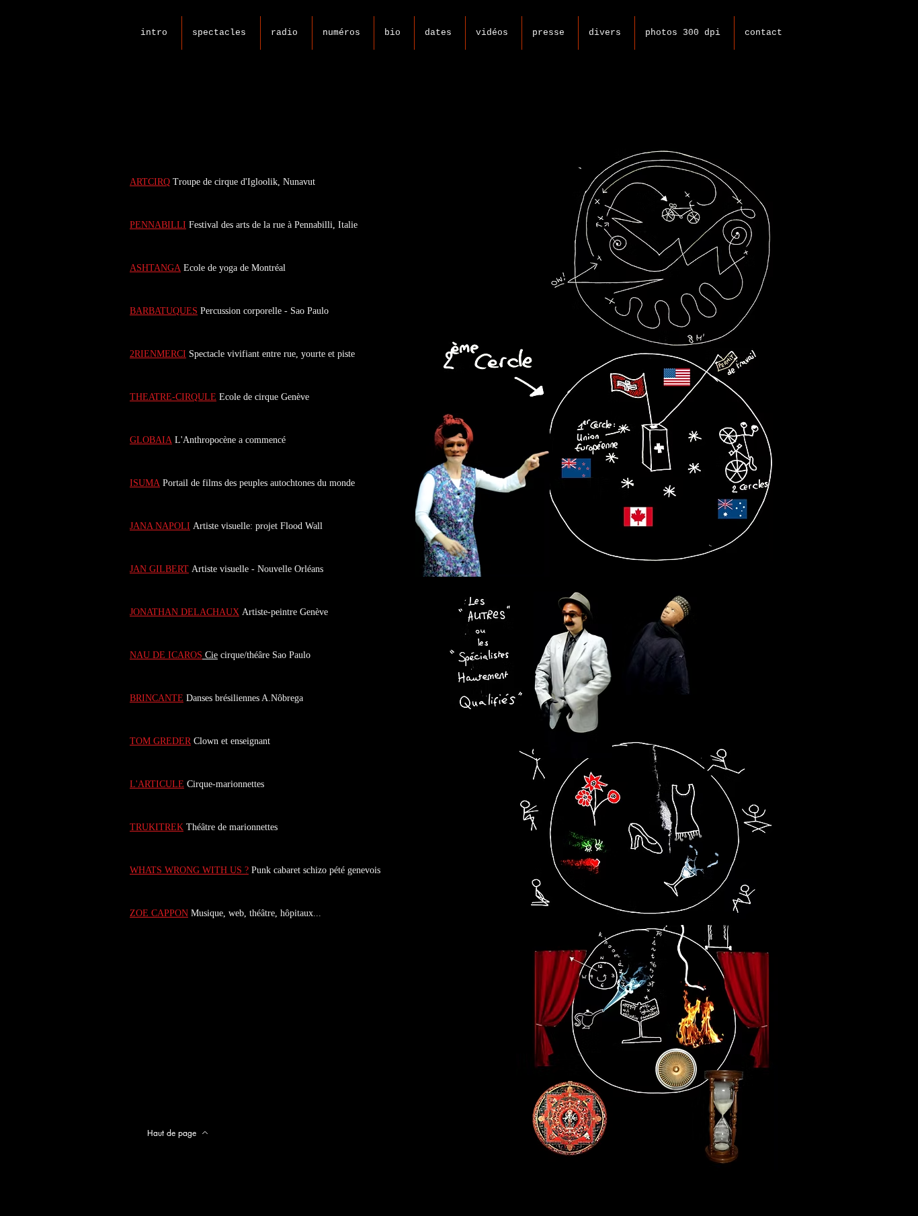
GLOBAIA (151, 440)
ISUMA (145, 483)
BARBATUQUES (164, 311)
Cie (211, 655)
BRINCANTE (156, 698)
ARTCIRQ (150, 182)
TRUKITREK (156, 827)
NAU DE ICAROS (166, 655)
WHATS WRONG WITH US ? (189, 870)
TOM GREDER (160, 741)
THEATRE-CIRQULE (173, 397)
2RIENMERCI (158, 354)
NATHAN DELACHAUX (189, 612)
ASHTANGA (155, 268)
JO (135, 612)
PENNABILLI (158, 225)
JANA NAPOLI (160, 526)
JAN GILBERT (159, 569)
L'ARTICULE (157, 784)
